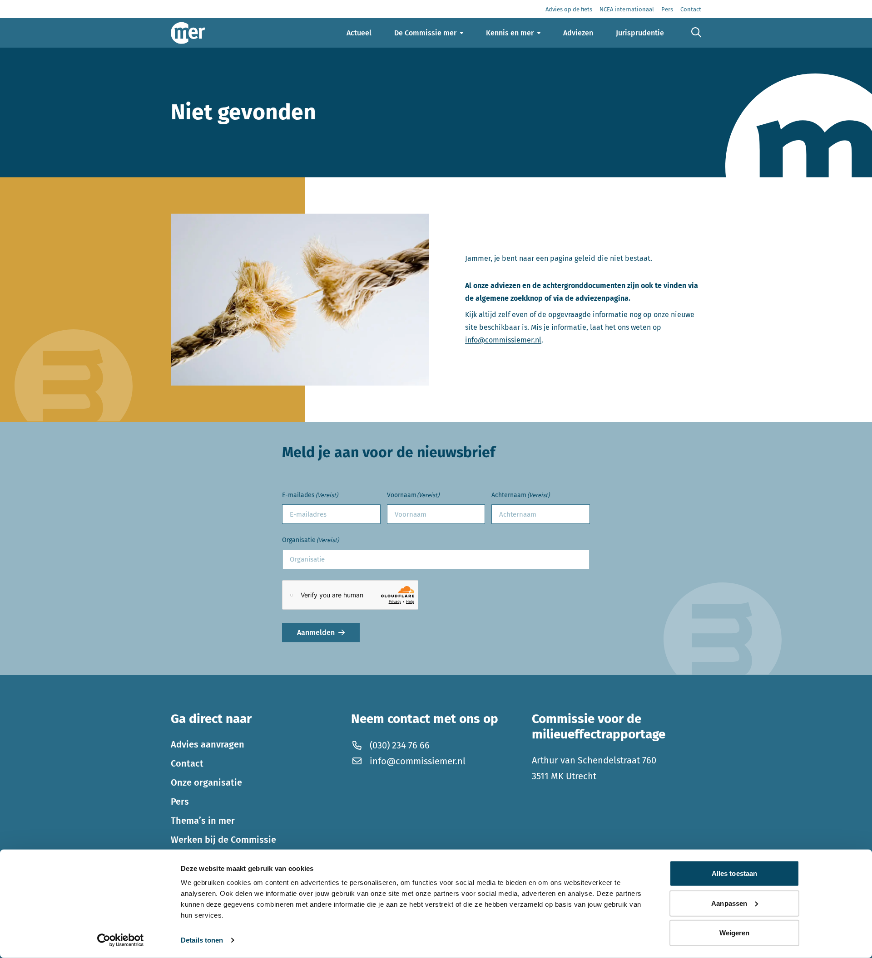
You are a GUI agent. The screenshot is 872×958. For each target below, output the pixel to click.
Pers (180, 801)
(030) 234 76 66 (400, 745)
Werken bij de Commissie (223, 839)
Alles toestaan (734, 873)
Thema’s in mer (203, 820)
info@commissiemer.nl (503, 340)
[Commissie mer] (188, 33)
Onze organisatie (206, 782)
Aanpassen (729, 903)
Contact (187, 763)
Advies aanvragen (207, 744)
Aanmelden (316, 632)
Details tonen (202, 940)
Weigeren (734, 933)
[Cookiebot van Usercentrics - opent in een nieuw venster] (120, 940)
